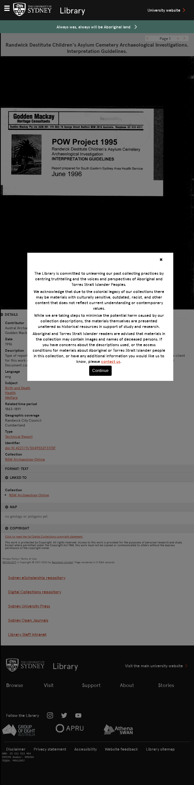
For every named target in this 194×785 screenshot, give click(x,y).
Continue (100, 370)
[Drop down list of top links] (9, 7)
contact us (110, 361)
